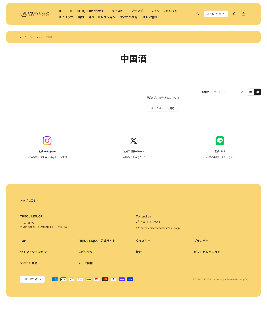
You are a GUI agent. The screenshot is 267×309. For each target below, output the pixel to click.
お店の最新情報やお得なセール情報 (47, 157)
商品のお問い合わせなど (219, 157)
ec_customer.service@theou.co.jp (160, 228)
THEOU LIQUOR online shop (209, 279)
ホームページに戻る (162, 108)
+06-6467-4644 (150, 221)
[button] (198, 14)
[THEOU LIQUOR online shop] (35, 13)
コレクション (36, 37)
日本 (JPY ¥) (213, 13)
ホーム (23, 37)
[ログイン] (234, 14)
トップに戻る (28, 200)
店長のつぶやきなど (133, 157)
